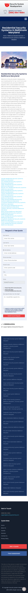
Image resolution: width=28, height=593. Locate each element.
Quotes (3, 530)
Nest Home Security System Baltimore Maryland (13, 492)
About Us (3, 528)
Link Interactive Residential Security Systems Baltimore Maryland (12, 206)
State (4, 279)
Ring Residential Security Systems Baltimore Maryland (11, 213)
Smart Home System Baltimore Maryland (11, 395)
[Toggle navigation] (25, 19)
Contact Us (4, 536)
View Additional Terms (10, 312)
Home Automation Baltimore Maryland (13, 418)
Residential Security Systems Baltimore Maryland (13, 363)
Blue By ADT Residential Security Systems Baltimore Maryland (13, 188)
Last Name (6, 243)
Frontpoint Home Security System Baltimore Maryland (12, 459)
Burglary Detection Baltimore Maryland (13, 427)
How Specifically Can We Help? (11, 294)
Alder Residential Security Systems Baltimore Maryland (11, 185)
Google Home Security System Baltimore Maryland (11, 478)
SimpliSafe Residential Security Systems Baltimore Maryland (13, 219)
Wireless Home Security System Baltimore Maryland (12, 465)
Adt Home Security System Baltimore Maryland (13, 369)
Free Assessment (14, 553)
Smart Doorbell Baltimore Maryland (12, 222)
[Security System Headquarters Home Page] (14, 5)
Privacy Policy (4, 538)
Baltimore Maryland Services (15, 36)
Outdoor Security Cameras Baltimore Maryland (12, 209)
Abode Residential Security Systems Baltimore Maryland (12, 179)
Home (5, 36)
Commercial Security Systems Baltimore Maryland (14, 448)
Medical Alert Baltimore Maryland (12, 488)
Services (3, 533)
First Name (6, 235)
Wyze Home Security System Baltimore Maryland (13, 483)
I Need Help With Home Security (13, 287)
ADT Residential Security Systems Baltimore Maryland (11, 182)
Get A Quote (14, 546)
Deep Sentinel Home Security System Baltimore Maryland (13, 384)
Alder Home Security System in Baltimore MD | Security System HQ (13, 408)
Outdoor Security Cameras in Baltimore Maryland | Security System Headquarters (13, 346)
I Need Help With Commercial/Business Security (13, 290)
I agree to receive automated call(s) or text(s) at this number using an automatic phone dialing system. (14, 310)
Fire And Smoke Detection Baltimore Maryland (13, 431)
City (4, 272)
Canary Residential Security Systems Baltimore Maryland (12, 194)
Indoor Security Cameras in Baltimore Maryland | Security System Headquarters (13, 471)
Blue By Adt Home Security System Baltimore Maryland (12, 375)
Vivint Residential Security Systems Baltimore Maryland (11, 224)
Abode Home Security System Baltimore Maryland (11, 358)
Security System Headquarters (17, 587)
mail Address (7, 250)
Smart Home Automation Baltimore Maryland (12, 442)
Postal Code (6, 264)
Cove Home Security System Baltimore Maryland (13, 339)
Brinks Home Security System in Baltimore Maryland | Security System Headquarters (13, 401)
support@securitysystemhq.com (13, 327)
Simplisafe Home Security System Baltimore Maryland (12, 413)
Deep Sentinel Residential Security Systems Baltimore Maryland (11, 200)
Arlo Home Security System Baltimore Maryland (13, 422)
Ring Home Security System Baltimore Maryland (13, 389)
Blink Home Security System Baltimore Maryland (13, 352)
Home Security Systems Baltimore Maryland (12, 453)
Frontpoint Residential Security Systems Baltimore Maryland (13, 203)
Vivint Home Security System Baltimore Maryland (13, 437)
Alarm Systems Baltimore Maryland (12, 379)
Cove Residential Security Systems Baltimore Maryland (11, 197)
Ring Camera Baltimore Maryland (11, 211)
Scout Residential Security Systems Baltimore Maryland (11, 216)
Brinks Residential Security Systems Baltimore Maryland (12, 191)
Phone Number (7, 257)
